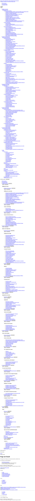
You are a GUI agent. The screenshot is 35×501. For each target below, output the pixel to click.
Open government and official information (10, 163)
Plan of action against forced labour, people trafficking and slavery (15, 45)
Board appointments (9, 159)
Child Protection (8, 161)
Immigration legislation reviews (10, 93)
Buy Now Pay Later (9, 56)
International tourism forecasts (10, 105)
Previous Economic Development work (11, 83)
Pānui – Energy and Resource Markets (11, 35)
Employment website (9, 42)
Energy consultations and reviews (10, 27)
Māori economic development (10, 78)
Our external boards (9, 157)
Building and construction (7, 10)
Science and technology (5, 476)
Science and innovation (7, 109)
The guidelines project (9, 148)
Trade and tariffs (8, 69)
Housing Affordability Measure (10, 24)
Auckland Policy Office (7, 129)
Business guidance (8, 52)
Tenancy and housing (7, 22)
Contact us (3, 480)
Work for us (5, 162)
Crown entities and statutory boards (11, 158)
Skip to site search (16, 0)
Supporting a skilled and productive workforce (12, 17)
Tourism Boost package (9, 97)
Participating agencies (9, 146)
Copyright (3, 491)
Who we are (6, 151)
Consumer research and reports (10, 54)
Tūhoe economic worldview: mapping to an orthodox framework (15, 82)
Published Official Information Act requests (12, 165)
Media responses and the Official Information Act (13, 174)
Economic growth (6, 72)
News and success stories (9, 114)
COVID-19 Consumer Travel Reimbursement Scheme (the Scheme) (15, 62)
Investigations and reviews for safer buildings (12, 15)
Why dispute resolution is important (11, 133)
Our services (7, 156)
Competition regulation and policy (11, 66)
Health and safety (8, 40)
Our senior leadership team (10, 152)
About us (7, 117)
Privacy (3, 493)
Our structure (8, 153)
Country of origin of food (9, 58)
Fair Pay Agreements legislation (10, 46)
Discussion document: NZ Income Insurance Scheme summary (15, 48)
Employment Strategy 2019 (10, 47)
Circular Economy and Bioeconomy (11, 74)
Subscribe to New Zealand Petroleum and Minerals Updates (14, 34)
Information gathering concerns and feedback (12, 173)
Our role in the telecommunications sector (12, 124)
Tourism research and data (8, 101)
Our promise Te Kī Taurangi (10, 154)
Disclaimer (3, 492)
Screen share (7, 175)
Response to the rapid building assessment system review (14, 14)
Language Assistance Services (8, 142)
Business (5, 63)
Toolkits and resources (9, 147)
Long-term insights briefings (10, 76)
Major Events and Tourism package (11, 96)
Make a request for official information (11, 166)
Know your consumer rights (10, 50)
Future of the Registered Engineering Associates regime (14, 21)
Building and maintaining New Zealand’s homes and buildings (15, 12)
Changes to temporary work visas (10, 88)
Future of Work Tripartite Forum (10, 44)
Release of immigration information (11, 91)
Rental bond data (8, 23)
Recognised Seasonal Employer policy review (12, 87)
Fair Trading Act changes (9, 59)
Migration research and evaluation (11, 90)
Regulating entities (8, 67)
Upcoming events (6, 176)
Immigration (6, 85)
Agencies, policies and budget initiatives (11, 111)
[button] (17, 468)
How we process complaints (10, 172)
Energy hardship (8, 31)
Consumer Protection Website (10, 51)
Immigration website (9, 89)
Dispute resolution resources (10, 134)
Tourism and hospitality (7, 94)
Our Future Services (9, 92)
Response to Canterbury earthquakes (11, 13)
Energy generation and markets (10, 32)
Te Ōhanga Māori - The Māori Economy (12, 81)
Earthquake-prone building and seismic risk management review (15, 20)
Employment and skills (7, 38)
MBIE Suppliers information (8, 177)
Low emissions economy (9, 30)
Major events (8, 77)
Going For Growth (8, 73)
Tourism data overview (9, 102)
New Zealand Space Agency (8, 116)
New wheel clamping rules (10, 61)
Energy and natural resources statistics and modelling (13, 28)
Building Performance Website (10, 19)
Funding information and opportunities (11, 112)
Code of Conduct (8, 160)
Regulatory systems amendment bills (11, 138)
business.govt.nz (8, 70)
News (5, 168)
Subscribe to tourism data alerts (10, 106)
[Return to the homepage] (7, 1)
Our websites (6, 169)
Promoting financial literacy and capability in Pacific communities (15, 79)
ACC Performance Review (10, 49)
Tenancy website (8, 25)
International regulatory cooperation (11, 139)
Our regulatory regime (9, 121)
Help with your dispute (9, 131)
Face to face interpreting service (10, 144)
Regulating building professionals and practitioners (13, 18)
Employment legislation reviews (10, 39)
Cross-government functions (6, 474)
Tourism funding (8, 98)
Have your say (4, 3)
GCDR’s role (8, 132)
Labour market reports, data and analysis (11, 43)
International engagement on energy (11, 33)
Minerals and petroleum (9, 29)
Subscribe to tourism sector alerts (10, 100)
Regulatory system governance (10, 137)
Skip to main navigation (9, 0)
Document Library (5, 4)
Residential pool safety (9, 16)
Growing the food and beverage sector (11, 75)
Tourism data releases (9, 104)
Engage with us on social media (8, 170)
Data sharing (7, 164)
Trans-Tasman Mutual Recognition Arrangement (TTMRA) (14, 71)
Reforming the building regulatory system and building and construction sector (17, 11)
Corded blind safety (8, 57)
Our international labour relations (10, 41)
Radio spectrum (8, 126)
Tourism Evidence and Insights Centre (11, 103)
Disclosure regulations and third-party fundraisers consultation (15, 60)
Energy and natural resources (8, 26)
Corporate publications (9, 155)
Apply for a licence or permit (10, 119)
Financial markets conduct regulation (11, 65)
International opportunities (9, 113)
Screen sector (8, 80)
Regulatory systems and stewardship (11, 136)
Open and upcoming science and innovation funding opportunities (15, 110)
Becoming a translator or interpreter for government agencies (14, 149)
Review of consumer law (9, 55)
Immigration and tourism (5, 475)
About (3, 472)
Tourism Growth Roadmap (10, 95)
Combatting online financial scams (11, 53)
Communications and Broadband (8, 123)
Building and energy (5, 473)
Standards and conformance (10, 68)
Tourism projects (8, 99)
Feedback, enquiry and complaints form (11, 171)
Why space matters (8, 118)
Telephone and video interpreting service (12, 143)
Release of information (9, 167)
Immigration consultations (9, 86)
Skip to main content (3, 0)
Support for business (9, 64)
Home (1, 453)
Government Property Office (8, 141)
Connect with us (8, 122)
